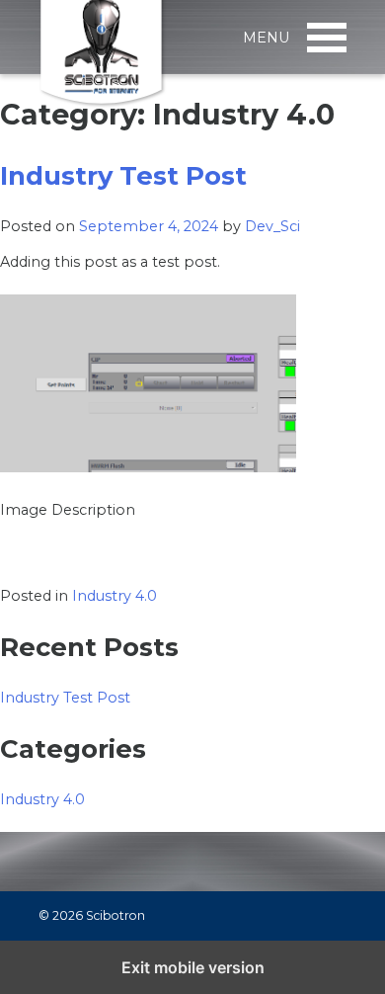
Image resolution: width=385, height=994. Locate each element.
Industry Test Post (123, 175)
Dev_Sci (272, 226)
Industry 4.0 (114, 596)
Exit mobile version (193, 967)
